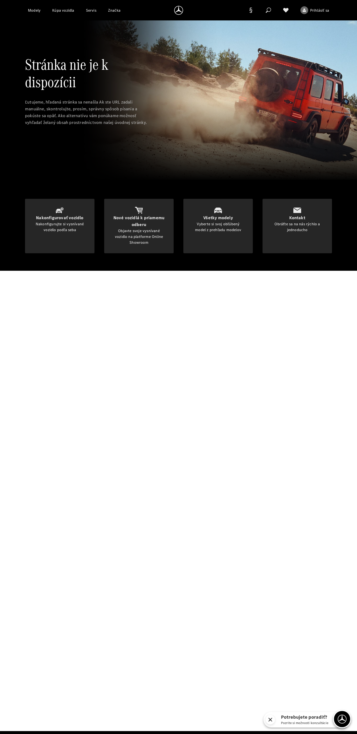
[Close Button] (270, 720)
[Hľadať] (268, 10)
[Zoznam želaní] (286, 10)
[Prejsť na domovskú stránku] (179, 10)
